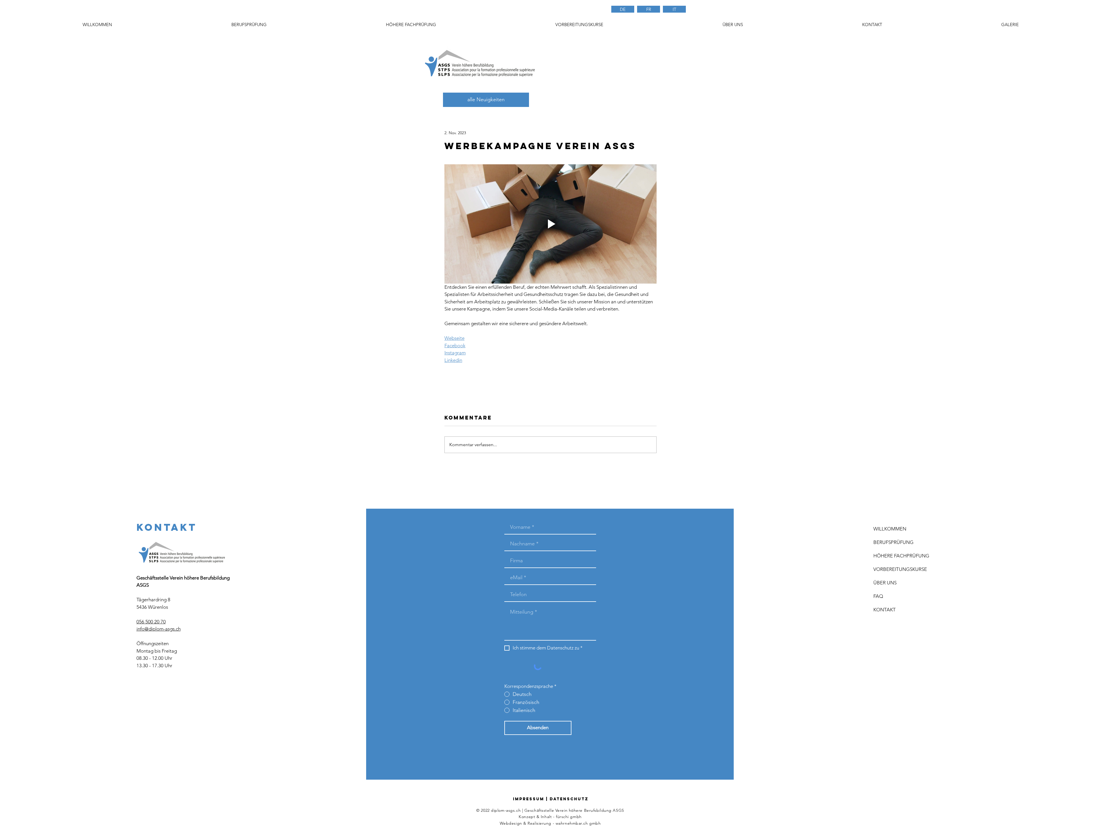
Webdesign (511, 823)
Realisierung (539, 823)
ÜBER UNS (885, 583)
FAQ (878, 596)
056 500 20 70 (151, 622)
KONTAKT (884, 609)
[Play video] (550, 224)
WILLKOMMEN (889, 529)
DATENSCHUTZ (569, 799)
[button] (579, 25)
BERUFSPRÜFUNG (893, 542)
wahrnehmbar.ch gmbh (578, 823)
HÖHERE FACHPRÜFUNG (901, 556)
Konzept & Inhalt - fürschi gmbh (550, 816)
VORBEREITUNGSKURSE (900, 569)
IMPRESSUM (528, 799)
